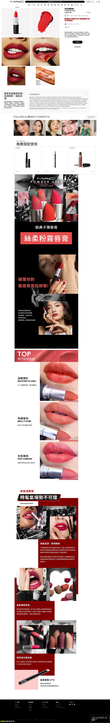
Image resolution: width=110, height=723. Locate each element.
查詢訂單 (30, 704)
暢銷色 (87, 15)
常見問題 (30, 710)
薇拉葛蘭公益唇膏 (45, 707)
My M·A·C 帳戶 (58, 704)
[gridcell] (65, 19)
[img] (27, 159)
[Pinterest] (74, 704)
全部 (65, 15)
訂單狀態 (57, 705)
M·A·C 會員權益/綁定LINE (60, 707)
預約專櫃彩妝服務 (18, 707)
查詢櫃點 (16, 704)
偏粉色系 (72, 15)
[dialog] (22, 171)
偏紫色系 (79, 15)
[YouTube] (70, 704)
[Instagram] (72, 704)
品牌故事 (43, 704)
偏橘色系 (68, 15)
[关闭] (106, 718)
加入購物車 (77, 42)
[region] (99, 718)
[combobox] (77, 24)
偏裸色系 (83, 15)
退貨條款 (30, 705)
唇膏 (18, 7)
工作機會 (43, 705)
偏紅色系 (75, 15)
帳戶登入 (30, 708)
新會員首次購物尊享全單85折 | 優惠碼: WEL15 (55, 1)
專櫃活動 (16, 705)
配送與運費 (31, 707)
